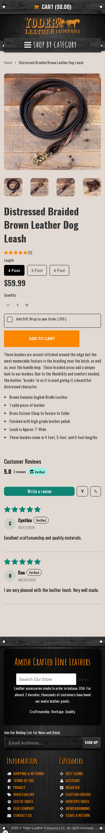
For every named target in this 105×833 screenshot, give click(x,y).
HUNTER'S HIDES (77, 801)
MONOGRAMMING (78, 808)
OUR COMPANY (23, 808)
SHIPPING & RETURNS (28, 773)
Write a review (39, 491)
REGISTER (72, 787)
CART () (55, 7)
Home (8, 62)
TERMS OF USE (23, 780)
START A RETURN (78, 815)
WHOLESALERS (23, 794)
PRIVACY (19, 787)
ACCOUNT (73, 780)
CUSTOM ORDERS (78, 794)
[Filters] (82, 491)
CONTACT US (22, 815)
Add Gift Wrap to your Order (41, 319)
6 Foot (59, 270)
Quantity (10, 295)
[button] (16, 252)
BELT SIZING (74, 773)
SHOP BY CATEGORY (54, 45)
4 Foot (14, 270)
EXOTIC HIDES (23, 801)
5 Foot (37, 270)
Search (83, 679)
